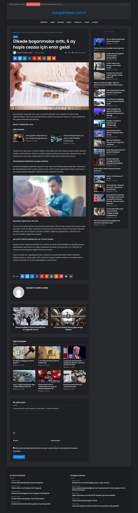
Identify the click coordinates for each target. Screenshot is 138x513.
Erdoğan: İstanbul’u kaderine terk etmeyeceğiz (113, 123)
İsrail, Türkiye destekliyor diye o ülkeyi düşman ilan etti (24, 386)
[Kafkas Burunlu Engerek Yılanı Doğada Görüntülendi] (99, 56)
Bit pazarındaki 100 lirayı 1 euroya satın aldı (73, 386)
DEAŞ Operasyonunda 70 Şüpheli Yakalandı (115, 151)
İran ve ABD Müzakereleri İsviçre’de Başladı (115, 40)
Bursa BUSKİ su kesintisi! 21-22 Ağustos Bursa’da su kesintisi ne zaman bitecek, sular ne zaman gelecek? (115, 199)
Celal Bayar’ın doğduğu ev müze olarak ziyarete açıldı (115, 101)
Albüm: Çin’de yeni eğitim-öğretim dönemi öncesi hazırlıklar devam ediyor (108, 84)
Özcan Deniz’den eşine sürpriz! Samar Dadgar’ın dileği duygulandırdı (114, 212)
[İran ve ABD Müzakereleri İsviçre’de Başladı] (99, 42)
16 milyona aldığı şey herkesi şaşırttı (23, 362)
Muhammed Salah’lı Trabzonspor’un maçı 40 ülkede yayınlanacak (47, 386)
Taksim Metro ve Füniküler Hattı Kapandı (109, 48)
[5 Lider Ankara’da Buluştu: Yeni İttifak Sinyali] (99, 66)
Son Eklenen (109, 32)
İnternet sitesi (55, 440)
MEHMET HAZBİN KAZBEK (24, 52)
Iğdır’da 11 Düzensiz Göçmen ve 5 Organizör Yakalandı (115, 142)
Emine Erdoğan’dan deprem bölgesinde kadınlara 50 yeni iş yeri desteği (115, 112)
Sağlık (69, 22)
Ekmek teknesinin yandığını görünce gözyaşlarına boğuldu (114, 161)
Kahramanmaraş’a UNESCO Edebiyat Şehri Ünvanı (114, 133)
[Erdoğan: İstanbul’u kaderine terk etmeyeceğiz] (99, 123)
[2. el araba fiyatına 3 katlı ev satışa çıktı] (49, 352)
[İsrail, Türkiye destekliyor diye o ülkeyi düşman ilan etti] (24, 376)
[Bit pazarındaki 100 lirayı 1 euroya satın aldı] (75, 376)
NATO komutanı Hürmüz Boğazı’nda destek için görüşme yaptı (107, 222)
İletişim (95, 22)
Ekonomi (60, 22)
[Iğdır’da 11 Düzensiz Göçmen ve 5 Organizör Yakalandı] (99, 143)
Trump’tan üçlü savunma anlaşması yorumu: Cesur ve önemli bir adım (74, 363)
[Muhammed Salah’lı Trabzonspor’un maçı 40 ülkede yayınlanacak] (49, 376)
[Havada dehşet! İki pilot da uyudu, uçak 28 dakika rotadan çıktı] (56, 138)
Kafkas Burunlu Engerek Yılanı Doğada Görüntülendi (57, 4)
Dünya (23, 32)
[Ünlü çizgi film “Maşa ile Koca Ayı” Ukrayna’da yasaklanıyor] (18, 138)
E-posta (16, 440)
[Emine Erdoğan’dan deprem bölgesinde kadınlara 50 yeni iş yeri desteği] (99, 112)
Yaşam (86, 22)
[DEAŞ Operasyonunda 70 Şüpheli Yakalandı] (99, 152)
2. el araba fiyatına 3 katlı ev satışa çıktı (48, 362)
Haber (52, 22)
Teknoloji (78, 22)
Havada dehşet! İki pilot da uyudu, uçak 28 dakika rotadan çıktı (73, 138)
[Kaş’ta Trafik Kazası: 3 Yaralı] (99, 179)
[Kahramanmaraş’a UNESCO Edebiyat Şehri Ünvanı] (99, 133)
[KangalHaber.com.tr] (69, 12)
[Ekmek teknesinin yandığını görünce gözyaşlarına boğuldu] (99, 161)
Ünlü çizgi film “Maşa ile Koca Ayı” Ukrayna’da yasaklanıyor (115, 187)
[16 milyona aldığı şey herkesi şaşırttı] (24, 352)
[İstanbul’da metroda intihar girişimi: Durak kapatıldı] (99, 76)
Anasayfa (43, 22)
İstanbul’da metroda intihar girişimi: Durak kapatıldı (114, 75)
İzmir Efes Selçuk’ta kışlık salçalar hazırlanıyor (115, 91)
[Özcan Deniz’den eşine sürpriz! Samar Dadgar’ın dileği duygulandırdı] (99, 211)
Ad (14, 433)
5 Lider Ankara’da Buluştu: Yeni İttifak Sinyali (113, 65)
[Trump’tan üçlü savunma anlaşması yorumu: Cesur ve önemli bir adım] (75, 352)
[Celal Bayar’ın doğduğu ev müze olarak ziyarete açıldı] (99, 102)
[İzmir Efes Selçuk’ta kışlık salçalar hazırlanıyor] (99, 93)
